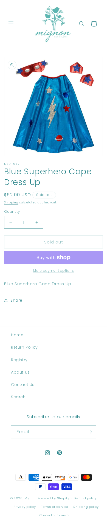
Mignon (31, 498)
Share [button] (16, 300)
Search (18, 397)
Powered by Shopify (53, 498)
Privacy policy (24, 507)
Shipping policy (86, 507)
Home (17, 335)
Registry (19, 360)
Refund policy (85, 498)
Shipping (11, 202)
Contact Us (23, 384)
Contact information (56, 515)
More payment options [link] (53, 270)
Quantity (12, 211)
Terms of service (54, 507)
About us (20, 372)
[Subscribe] (90, 431)
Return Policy (24, 347)
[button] (11, 24)
